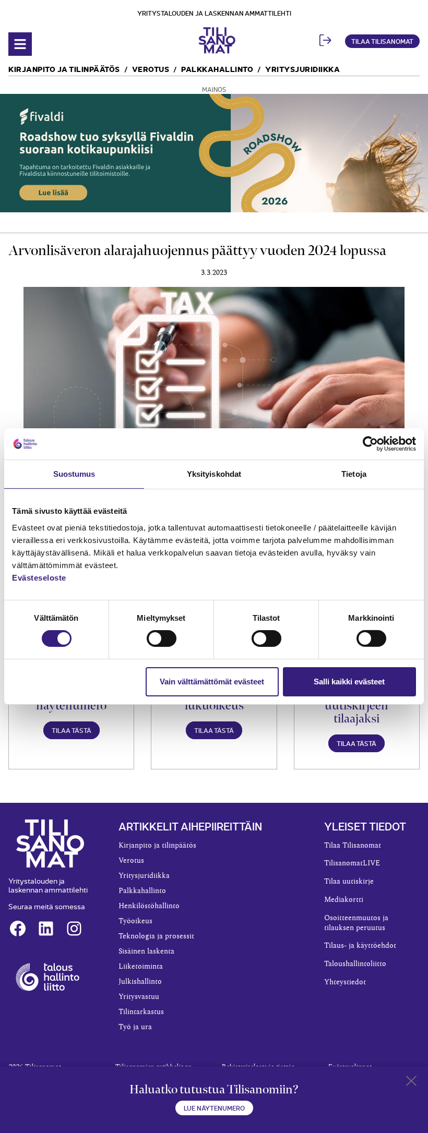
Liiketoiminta (140, 966)
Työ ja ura (135, 1027)
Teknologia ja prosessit (156, 936)
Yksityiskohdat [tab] (214, 473)
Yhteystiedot (345, 982)
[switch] (161, 638)
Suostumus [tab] (74, 473)
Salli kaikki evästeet (349, 681)
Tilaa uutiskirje (349, 881)
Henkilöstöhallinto (149, 906)
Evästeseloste (39, 577)
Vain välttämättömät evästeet (212, 681)
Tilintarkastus (141, 1012)
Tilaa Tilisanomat (382, 41)
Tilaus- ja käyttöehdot (360, 945)
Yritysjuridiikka (302, 68)
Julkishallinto (140, 981)
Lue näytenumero (214, 1107)
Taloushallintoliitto (355, 964)
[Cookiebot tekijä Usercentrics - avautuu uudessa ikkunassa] (370, 444)
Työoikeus (135, 921)
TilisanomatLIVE (352, 863)
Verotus (151, 68)
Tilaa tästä (71, 730)
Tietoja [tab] (353, 473)
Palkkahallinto (217, 68)
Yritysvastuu (138, 997)
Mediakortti (343, 899)
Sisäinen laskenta (146, 951)
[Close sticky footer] (411, 1083)
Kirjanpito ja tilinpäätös (64, 68)
